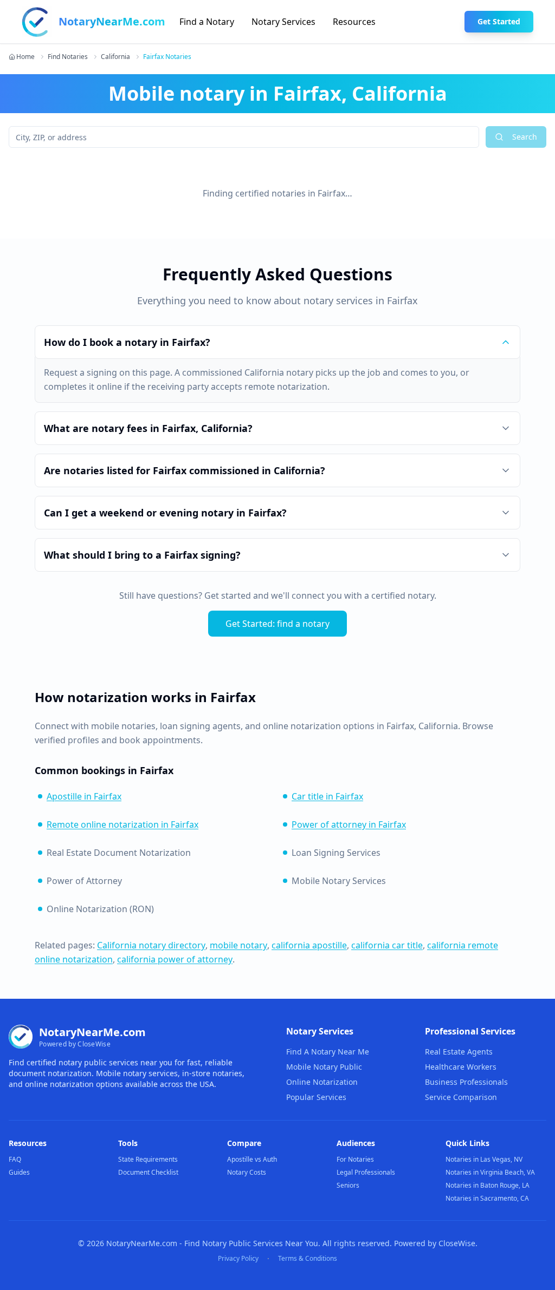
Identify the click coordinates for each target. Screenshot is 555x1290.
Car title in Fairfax (327, 796)
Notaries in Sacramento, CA (487, 1198)
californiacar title (387, 945)
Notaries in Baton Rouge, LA (488, 1185)
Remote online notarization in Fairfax (122, 824)
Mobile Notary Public (324, 1067)
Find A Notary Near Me (327, 1051)
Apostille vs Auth (252, 1159)
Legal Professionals (366, 1172)
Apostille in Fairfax (84, 796)
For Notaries (355, 1159)
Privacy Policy (238, 1258)
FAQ (15, 1159)
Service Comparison (461, 1097)
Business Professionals (466, 1082)
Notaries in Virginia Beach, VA (490, 1172)
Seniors (348, 1185)
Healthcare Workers (460, 1067)
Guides (19, 1172)
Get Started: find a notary (277, 624)
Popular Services (316, 1097)
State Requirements (148, 1159)
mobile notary (238, 945)
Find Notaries (68, 57)
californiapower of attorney (175, 959)
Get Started (498, 21)
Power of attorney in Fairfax (349, 824)
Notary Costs (246, 1172)
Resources (354, 22)
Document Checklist (148, 1172)
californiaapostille (309, 945)
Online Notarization (322, 1082)
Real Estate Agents (459, 1051)
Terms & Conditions (307, 1258)
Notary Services (283, 22)
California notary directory (151, 945)
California (115, 57)
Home (25, 57)
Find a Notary (206, 22)
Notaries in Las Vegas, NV (484, 1159)
